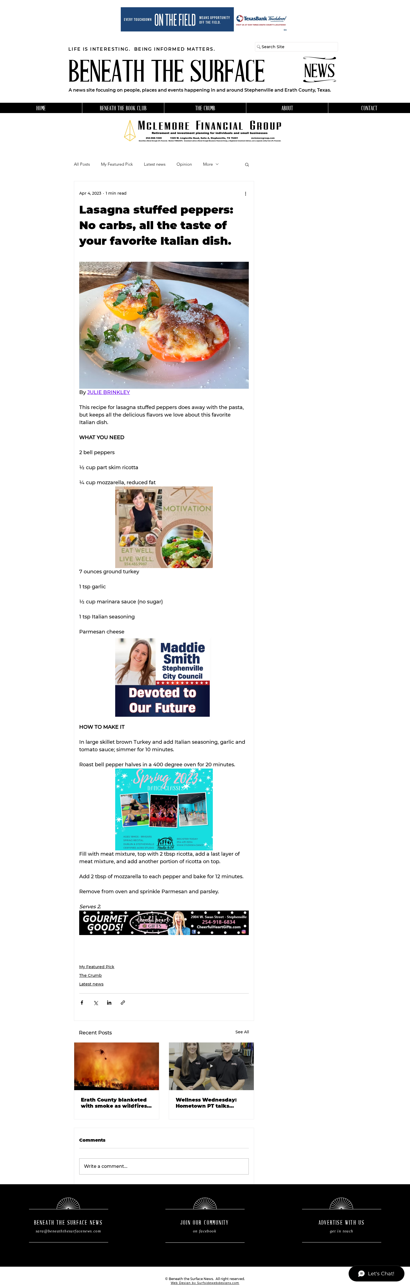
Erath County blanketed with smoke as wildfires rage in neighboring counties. (114, 1103)
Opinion (184, 164)
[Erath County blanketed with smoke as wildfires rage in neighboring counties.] (116, 1066)
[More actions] (245, 193)
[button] (247, 164)
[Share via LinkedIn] (109, 1002)
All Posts (82, 164)
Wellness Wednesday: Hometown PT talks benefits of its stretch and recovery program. (211, 1103)
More (208, 164)
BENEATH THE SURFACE (166, 73)
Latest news (154, 164)
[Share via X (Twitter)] (95, 1002)
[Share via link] (123, 1002)
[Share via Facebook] (82, 1002)
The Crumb (90, 975)
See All (242, 1031)
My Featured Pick (117, 164)
